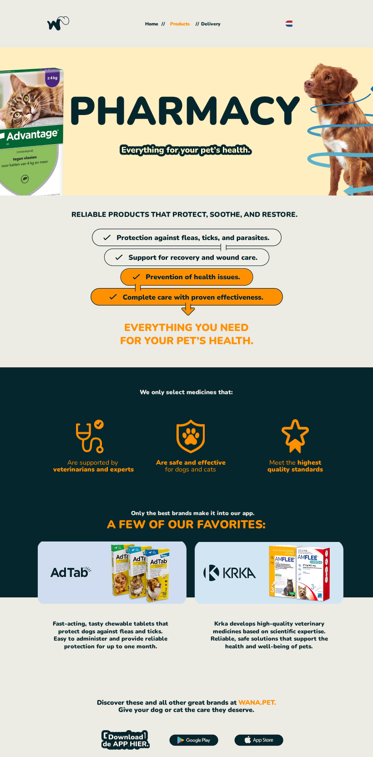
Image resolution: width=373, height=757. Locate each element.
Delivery (211, 24)
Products (179, 24)
